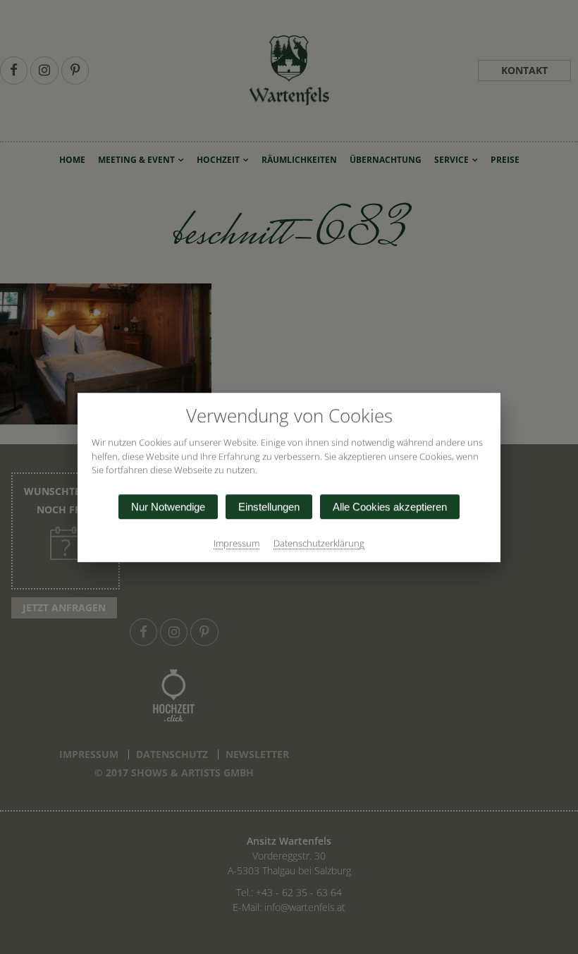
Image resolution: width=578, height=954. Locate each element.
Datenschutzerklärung (318, 542)
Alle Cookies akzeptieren (390, 506)
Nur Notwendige (168, 506)
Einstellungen (269, 506)
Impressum (236, 542)
